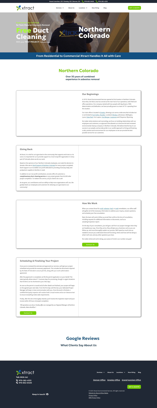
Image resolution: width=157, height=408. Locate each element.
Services (59, 8)
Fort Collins (95, 115)
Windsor (115, 115)
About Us (71, 8)
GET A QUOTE (134, 8)
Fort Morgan (105, 117)
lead (111, 208)
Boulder (102, 115)
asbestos (106, 208)
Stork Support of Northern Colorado (44, 165)
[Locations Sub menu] (86, 8)
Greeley (102, 112)
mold (101, 208)
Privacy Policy (93, 395)
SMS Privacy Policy (94, 398)
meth (116, 208)
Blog (105, 8)
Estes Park (90, 117)
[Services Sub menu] (63, 8)
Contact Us (90, 244)
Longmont (113, 117)
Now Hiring (95, 8)
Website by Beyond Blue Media (98, 393)
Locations (82, 8)
